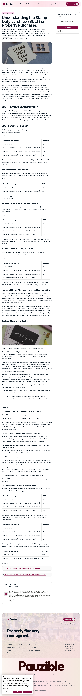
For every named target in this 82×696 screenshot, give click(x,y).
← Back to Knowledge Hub (10, 9)
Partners (57, 4)
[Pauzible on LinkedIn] (66, 623)
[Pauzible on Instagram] (70, 623)
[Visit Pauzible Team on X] (14, 600)
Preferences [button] (9, 688)
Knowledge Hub (11, 647)
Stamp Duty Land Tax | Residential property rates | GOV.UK (22, 568)
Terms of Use (32, 647)
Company (49, 4)
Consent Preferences (34, 650)
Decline (17, 691)
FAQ (20, 647)
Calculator (33, 4)
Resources (41, 4)
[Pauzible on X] (63, 623)
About (20, 644)
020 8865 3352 (69, 648)
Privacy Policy (32, 644)
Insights (9, 650)
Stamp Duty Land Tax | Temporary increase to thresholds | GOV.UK (25, 574)
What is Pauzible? (24, 4)
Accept (27, 691)
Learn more (67, 27)
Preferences (7, 691)
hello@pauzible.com (70, 650)
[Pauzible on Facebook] (73, 623)
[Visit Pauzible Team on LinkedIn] (10, 600)
